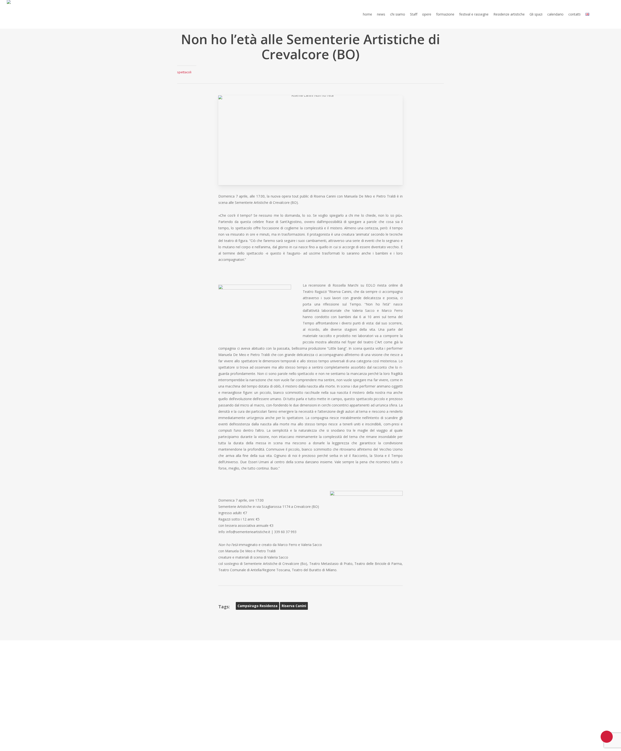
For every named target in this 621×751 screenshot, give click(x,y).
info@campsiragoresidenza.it (204, 696)
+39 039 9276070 (198, 677)
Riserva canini (294, 605)
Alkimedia (404, 670)
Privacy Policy (326, 652)
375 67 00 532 (197, 683)
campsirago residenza (257, 605)
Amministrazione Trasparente (341, 658)
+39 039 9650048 (199, 690)
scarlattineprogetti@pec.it (270, 690)
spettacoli (184, 72)
